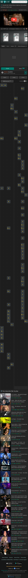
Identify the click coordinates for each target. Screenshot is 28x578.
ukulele (12, 46)
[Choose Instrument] (15, 46)
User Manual (15, 559)
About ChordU (5, 557)
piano (8, 46)
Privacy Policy (23, 557)
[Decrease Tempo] (2, 29)
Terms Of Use (16, 557)
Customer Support (23, 559)
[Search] (26, 2)
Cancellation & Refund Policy (7, 559)
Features (11, 557)
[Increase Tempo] (7, 29)
